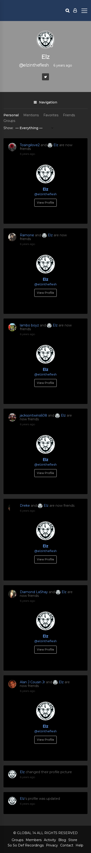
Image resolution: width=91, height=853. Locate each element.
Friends (69, 115)
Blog (62, 840)
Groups (9, 120)
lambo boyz (29, 325)
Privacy (52, 845)
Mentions (31, 115)
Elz (55, 145)
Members (34, 840)
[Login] (75, 10)
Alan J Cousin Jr (32, 682)
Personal (11, 115)
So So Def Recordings (26, 845)
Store (72, 840)
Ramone (27, 235)
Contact (66, 845)
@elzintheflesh (45, 194)
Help (79, 845)
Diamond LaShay (34, 592)
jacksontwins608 (33, 415)
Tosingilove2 (30, 145)
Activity (50, 840)
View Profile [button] (45, 202)
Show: (8, 128)
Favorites (50, 115)
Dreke (25, 505)
